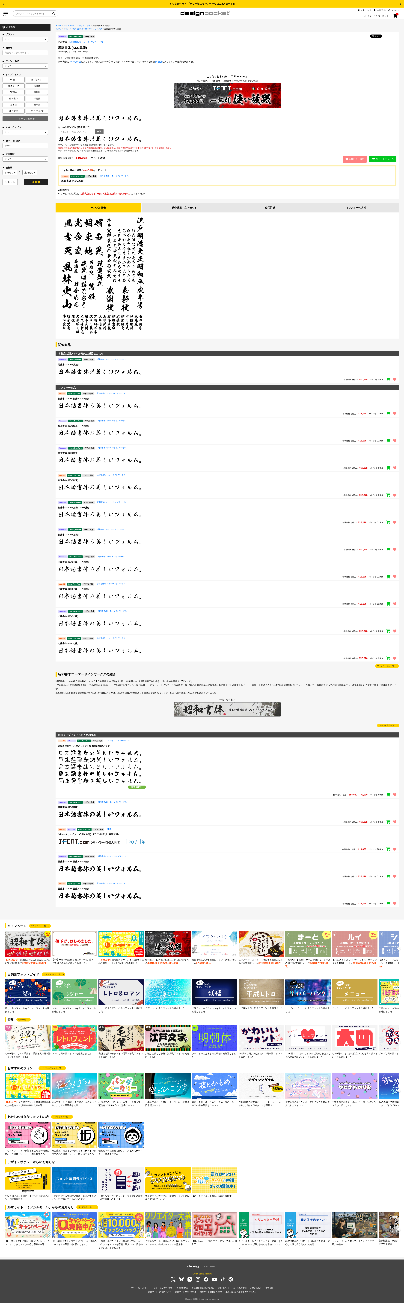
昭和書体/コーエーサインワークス (87, 29)
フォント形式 (12, 61)
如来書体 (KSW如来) (68, 534)
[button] (4, 4)
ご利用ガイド (223, 1288)
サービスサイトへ (85, 1207)
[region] (227, 371)
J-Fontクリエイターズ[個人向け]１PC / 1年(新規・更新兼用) (88, 834)
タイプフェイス (70, 25)
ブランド (10, 34)
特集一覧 (22, 1020)
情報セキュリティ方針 (163, 1288)
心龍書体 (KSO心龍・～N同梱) (73, 562)
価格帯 (9, 167)
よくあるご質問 (240, 1288)
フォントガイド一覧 (52, 974)
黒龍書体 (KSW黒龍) (68, 364)
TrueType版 (75, 61)
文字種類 (10, 154)
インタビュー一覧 (60, 1117)
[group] (27, 948)
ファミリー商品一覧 (385, 666)
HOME (58, 25)
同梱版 (158, 61)
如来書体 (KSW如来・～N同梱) (73, 507)
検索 (37, 182)
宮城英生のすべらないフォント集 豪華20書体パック (84, 746)
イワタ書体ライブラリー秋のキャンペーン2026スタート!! (202, 3)
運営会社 (269, 1288)
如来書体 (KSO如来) (68, 453)
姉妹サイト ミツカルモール (160, 1292)
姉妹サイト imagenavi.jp (185, 1292)
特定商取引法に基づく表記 (203, 1288)
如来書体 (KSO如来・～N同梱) (73, 398)
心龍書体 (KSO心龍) (68, 616)
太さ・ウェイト (13, 127)
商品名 (9, 47)
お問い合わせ (256, 1288)
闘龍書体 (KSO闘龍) (68, 807)
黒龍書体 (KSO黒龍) (72, 181)
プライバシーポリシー (140, 1288)
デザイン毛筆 (84, 25)
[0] (395, 17)
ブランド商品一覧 (386, 725)
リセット (10, 182)
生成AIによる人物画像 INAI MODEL (241, 1292)
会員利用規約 (182, 1288)
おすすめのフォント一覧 (50, 1068)
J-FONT (110, 829)
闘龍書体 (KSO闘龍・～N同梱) (73, 861)
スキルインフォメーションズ (118, 741)
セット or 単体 (13, 140)
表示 (99, 131)
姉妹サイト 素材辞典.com (211, 1292)
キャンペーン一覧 (38, 926)
